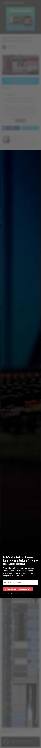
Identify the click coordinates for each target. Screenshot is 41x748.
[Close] (38, 152)
